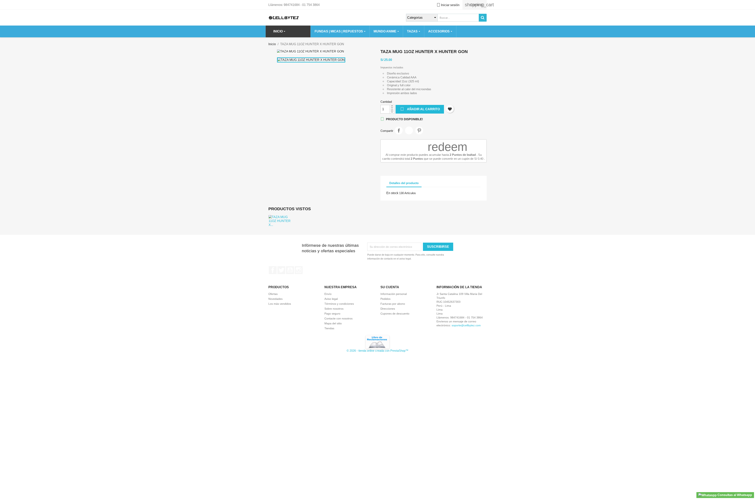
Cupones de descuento (394, 313)
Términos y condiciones (339, 303)
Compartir (399, 130)
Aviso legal (331, 298)
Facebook (273, 270)
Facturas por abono (392, 303)
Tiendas (329, 328)
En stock (392, 193)
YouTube (290, 270)
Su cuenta (389, 287)
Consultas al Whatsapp (734, 495)
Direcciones (387, 308)
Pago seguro (332, 313)
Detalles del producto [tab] (404, 183)
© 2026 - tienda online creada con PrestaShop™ (377, 350)
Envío (327, 293)
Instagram (299, 270)
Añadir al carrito (420, 109)
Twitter (281, 270)
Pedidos (385, 298)
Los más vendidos (279, 303)
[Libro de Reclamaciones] (377, 341)
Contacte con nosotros (338, 318)
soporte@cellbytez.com (466, 325)
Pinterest (419, 130)
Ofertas (273, 293)
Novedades (275, 298)
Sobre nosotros (333, 308)
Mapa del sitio (333, 323)
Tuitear (409, 130)
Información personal (393, 293)
